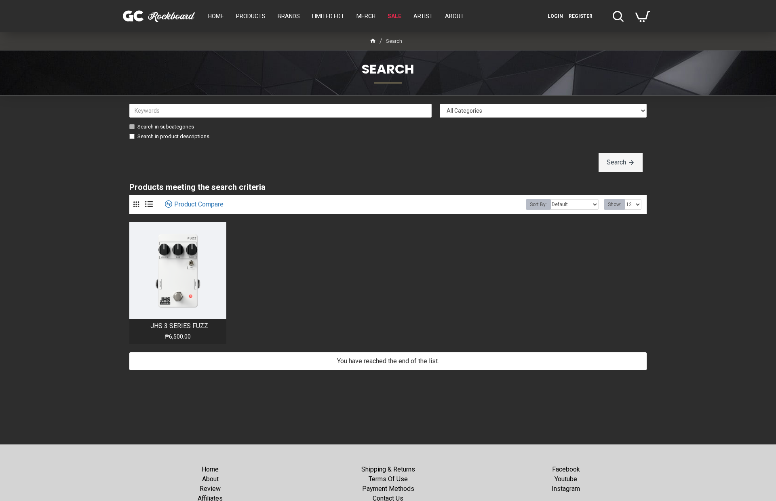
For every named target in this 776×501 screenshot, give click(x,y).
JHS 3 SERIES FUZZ (179, 326)
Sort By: (538, 204)
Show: (614, 204)
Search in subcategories (165, 127)
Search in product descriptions (173, 136)
